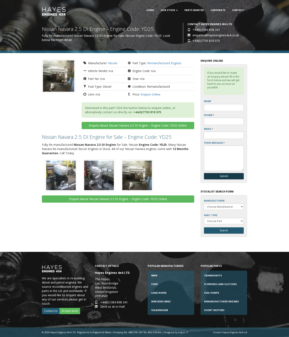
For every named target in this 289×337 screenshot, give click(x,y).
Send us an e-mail (112, 306)
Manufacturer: (214, 200)
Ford (154, 284)
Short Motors (214, 310)
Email (208, 128)
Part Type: (211, 215)
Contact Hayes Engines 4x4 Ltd (230, 332)
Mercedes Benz (161, 301)
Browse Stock (70, 311)
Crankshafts (213, 275)
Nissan (112, 63)
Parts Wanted (194, 10)
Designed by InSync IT (176, 332)
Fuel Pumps (211, 292)
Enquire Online (150, 94)
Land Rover (159, 292)
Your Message (214, 142)
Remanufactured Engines (164, 63)
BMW (154, 275)
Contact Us (50, 311)
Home (150, 10)
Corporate (218, 10)
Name (207, 101)
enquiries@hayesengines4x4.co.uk (216, 35)
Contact (238, 10)
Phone (209, 115)
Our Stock (168, 10)
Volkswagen (159, 310)
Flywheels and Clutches (220, 284)
